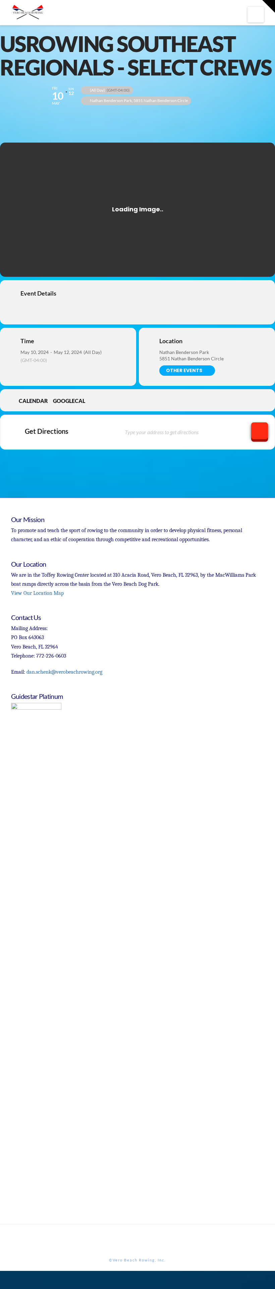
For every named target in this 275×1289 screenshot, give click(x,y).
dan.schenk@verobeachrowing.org (64, 672)
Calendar (33, 401)
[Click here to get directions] (259, 430)
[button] (256, 14)
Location (170, 341)
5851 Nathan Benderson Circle (191, 358)
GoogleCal (69, 401)
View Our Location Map (37, 593)
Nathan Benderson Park (184, 352)
